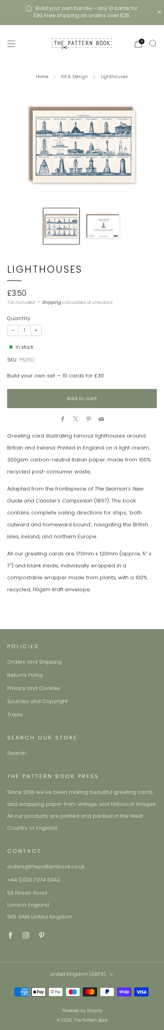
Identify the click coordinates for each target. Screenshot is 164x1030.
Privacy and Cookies (33, 688)
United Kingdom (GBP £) (78, 974)
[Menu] (11, 44)
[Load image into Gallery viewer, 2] (103, 226)
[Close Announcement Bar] (159, 12)
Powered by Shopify (82, 1011)
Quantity (19, 318)
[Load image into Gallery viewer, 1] (61, 226)
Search (16, 753)
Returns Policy (25, 675)
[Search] (153, 43)
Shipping (51, 302)
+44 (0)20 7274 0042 (33, 879)
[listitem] (82, 12)
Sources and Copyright (37, 701)
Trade (15, 714)
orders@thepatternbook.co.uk (45, 866)
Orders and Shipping (34, 662)
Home (42, 76)
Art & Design (74, 76)
